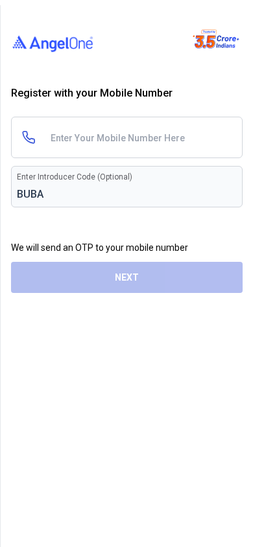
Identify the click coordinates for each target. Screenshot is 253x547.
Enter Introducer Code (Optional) (74, 176)
